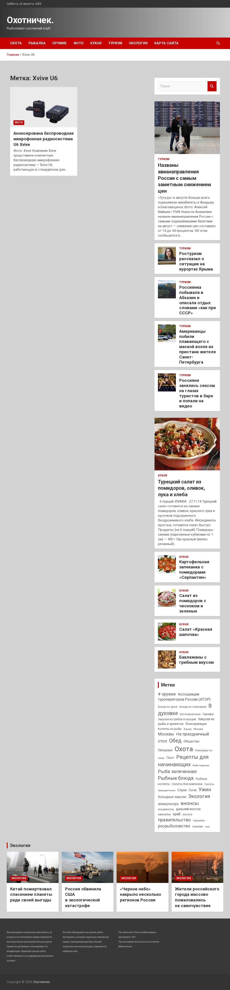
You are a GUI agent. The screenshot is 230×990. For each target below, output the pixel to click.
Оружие (59, 43)
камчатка (164, 814)
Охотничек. (30, 20)
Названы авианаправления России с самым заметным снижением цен (184, 178)
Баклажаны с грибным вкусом (196, 660)
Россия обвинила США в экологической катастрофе (83, 897)
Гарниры (208, 714)
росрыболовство (174, 826)
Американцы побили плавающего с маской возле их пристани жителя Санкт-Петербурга (197, 347)
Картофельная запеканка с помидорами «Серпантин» (194, 569)
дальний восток (188, 809)
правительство (174, 819)
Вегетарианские (190, 714)
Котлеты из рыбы (170, 729)
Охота (16, 43)
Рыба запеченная (177, 771)
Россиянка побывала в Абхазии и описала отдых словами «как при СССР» (197, 300)
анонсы (190, 803)
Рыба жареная (200, 765)
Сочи (193, 790)
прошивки (199, 820)
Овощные (165, 750)
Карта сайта (166, 43)
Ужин (205, 789)
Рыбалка (37, 43)
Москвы (166, 734)
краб (177, 814)
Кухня (96, 43)
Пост (170, 758)
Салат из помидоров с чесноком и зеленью (192, 603)
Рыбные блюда (176, 778)
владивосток (166, 809)
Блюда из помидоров (192, 706)
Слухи (182, 790)
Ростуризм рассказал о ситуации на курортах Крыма (196, 261)
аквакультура (168, 804)
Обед (175, 740)
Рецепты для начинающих (183, 760)
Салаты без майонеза (187, 784)
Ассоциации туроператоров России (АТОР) (184, 697)
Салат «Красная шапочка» (195, 632)
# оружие (167, 694)
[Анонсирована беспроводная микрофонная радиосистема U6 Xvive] (43, 107)
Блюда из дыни (167, 706)
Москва (198, 729)
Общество (191, 741)
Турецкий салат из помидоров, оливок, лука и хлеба (181, 488)
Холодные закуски (172, 797)
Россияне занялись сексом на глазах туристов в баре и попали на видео (197, 393)
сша (207, 826)
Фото (78, 43)
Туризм (115, 43)
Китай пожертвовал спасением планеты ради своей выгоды (31, 894)
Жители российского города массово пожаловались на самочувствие (197, 897)
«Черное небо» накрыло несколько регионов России (140, 894)
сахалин (197, 826)
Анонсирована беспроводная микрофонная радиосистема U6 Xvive (43, 139)
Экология (138, 43)
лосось (187, 814)
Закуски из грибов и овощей (177, 719)
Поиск (212, 86)
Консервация (196, 724)
